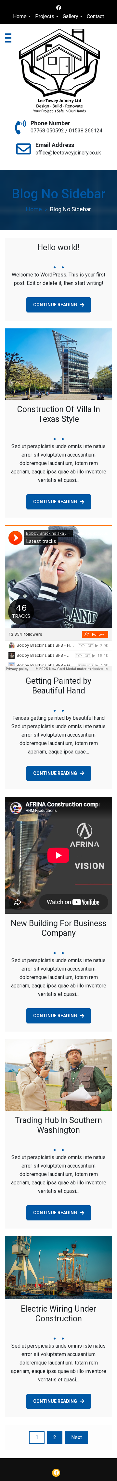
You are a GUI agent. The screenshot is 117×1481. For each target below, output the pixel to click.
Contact (95, 16)
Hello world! (58, 247)
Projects (44, 16)
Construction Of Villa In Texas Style (58, 414)
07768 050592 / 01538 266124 (66, 131)
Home (20, 16)
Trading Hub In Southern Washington (58, 1125)
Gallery (70, 16)
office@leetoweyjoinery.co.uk (68, 153)
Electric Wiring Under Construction (58, 1313)
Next (76, 1437)
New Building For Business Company (59, 928)
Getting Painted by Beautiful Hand (58, 685)
